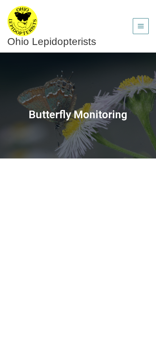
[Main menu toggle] (141, 26)
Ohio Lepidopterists (51, 41)
